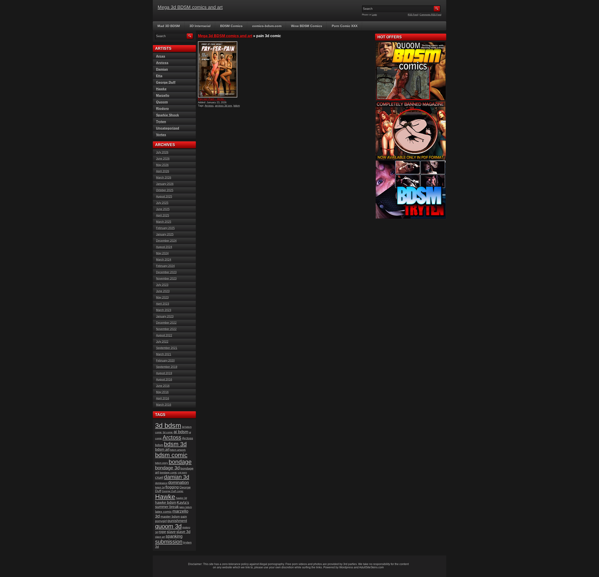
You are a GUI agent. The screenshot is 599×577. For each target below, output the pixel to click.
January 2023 (165, 316)
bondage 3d (167, 467)
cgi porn (182, 472)
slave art (160, 536)
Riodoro (162, 108)
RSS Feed (413, 15)
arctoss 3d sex (223, 105)
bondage (180, 462)
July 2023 (162, 285)
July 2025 (162, 202)
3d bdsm (168, 425)
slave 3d (183, 532)
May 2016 (162, 392)
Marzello (162, 95)
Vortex (161, 134)
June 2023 (163, 291)
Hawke (161, 89)
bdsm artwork (178, 449)
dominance (161, 483)
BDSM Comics (231, 26)
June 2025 (163, 209)
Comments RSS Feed (430, 15)
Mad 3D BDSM (168, 26)
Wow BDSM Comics (306, 26)
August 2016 (164, 379)
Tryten (161, 121)
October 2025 (164, 190)
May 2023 (162, 297)
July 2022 (162, 341)
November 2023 (166, 278)
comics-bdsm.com (266, 26)
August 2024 (164, 247)
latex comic (163, 511)
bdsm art (162, 450)
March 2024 (163, 259)
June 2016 (163, 385)
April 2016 (162, 398)
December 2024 (166, 240)
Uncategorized (167, 128)
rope (162, 532)
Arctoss (209, 105)
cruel (159, 478)
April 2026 (162, 171)
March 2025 (163, 221)
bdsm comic (171, 455)
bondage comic (168, 472)
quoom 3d (168, 526)
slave (171, 532)
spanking (174, 536)
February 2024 (165, 266)
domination (178, 482)
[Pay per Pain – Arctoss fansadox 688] (219, 69)
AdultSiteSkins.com (371, 567)
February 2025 (165, 228)
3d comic (168, 432)
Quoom (162, 102)
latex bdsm (185, 507)
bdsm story (161, 463)
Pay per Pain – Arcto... (212, 99)
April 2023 (162, 303)
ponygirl (161, 521)
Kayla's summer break (172, 505)
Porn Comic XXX (345, 26)
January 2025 (165, 234)
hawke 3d (181, 498)
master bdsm (170, 516)
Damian (162, 69)
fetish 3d (160, 487)
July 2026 (162, 152)
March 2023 (163, 310)
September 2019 (166, 367)
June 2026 (163, 158)
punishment (177, 521)
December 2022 (166, 322)
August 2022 (164, 335)
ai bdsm (181, 432)
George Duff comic (172, 491)
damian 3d (176, 477)
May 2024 (162, 253)
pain (184, 516)
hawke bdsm (165, 503)
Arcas (160, 56)
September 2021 (166, 348)
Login (374, 15)
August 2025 (164, 196)
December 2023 (166, 272)
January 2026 (165, 184)
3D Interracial (200, 26)
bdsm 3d (175, 444)
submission (169, 542)
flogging (172, 487)
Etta (159, 76)
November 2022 (166, 329)
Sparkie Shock (167, 115)
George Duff (165, 82)
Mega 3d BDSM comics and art (190, 7)
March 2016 (163, 404)
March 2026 (163, 177)
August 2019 (164, 373)
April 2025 (162, 215)
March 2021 (163, 354)
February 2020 (165, 360)
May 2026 (162, 165)
